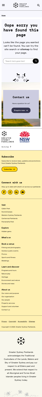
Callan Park (6, 208)
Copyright (12, 321)
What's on (6, 237)
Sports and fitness (8, 257)
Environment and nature (11, 280)
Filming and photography (11, 247)
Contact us (6, 310)
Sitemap (32, 321)
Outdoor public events (10, 251)
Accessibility (22, 321)
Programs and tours (9, 270)
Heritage (5, 277)
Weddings (5, 261)
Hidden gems (6, 231)
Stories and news (8, 283)
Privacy (4, 321)
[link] (4, 192)
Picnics (4, 254)
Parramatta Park (8, 222)
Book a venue (8, 244)
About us (6, 289)
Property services (8, 303)
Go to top (7, 147)
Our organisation (8, 296)
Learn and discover (10, 267)
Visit (4, 205)
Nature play (6, 274)
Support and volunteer (10, 306)
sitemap (24, 49)
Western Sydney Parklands (12, 215)
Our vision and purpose (10, 293)
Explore (5, 228)
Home (3, 15)
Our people (6, 300)
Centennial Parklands (9, 218)
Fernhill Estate (7, 212)
